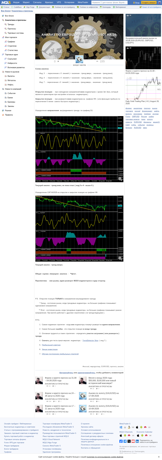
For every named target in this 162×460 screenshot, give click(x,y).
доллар (156, 114)
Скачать (52, 446)
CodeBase (18, 7)
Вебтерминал (121, 7)
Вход (137, 3)
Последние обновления (58, 427)
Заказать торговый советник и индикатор (21, 433)
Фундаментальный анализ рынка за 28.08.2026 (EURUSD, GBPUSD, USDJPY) (141, 29)
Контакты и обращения (90, 448)
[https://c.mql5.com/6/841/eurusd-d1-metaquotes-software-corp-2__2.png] (79, 149)
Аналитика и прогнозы (79, 31)
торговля (129, 111)
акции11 (156, 122)
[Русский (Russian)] (159, 1)
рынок (154, 108)
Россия (144, 116)
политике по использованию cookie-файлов (105, 457)
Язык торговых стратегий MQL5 (56, 436)
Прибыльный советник (51, 345)
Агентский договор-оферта (92, 436)
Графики (7, 452)
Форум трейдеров (11, 446)
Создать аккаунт (149, 3)
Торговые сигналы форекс (15, 439)
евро (145, 128)
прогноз (113, 366)
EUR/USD (105, 366)
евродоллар (95, 366)
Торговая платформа (57, 424)
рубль (133, 125)
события (141, 125)
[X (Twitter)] (129, 441)
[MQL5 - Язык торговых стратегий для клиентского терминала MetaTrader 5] (6, 2)
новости (129, 122)
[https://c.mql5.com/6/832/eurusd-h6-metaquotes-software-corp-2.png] (35, 115)
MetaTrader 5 (124, 424)
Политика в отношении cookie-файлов (97, 445)
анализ (120, 366)
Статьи (6, 7)
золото (150, 119)
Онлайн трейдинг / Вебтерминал (17, 424)
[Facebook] (121, 441)
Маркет (26, 2)
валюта (129, 114)
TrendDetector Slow (90, 340)
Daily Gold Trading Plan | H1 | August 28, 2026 (142, 91)
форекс (129, 108)
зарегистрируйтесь (86, 373)
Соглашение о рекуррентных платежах (97, 433)
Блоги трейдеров (11, 449)
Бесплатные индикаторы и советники (19, 427)
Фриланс (49, 2)
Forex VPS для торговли (14, 443)
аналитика (138, 108)
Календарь (107, 7)
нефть (156, 111)
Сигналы (37, 2)
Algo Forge (30, 7)
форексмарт (147, 111)
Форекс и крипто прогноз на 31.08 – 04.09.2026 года (141, 60)
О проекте (85, 424)
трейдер (147, 114)
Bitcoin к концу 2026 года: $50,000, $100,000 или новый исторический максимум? (102, 380)
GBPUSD (135, 116)
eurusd (86, 366)
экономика (137, 114)
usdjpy (151, 116)
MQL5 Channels (126, 432)
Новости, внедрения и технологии (57, 430)
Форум (16, 2)
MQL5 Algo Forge (50, 443)
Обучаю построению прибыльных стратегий (60, 354)
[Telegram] (125, 441)
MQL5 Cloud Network (51, 439)
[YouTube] (133, 441)
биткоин (129, 128)
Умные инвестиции (50, 349)
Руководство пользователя (59, 433)
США (128, 125)
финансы (147, 122)
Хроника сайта (87, 427)
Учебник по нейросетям (89, 7)
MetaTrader (83, 2)
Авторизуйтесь (66, 373)
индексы (150, 125)
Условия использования (91, 430)
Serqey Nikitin (79, 65)
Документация (44, 7)
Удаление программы (52, 452)
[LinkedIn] (137, 441)
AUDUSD (137, 128)
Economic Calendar (144, 432)
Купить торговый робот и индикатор (19, 436)
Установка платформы (52, 449)
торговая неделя (132, 119)
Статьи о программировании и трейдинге (21, 430)
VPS (59, 2)
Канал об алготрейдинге (151, 7)
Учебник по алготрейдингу (65, 7)
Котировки (69, 2)
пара (143, 119)
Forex (128, 116)
